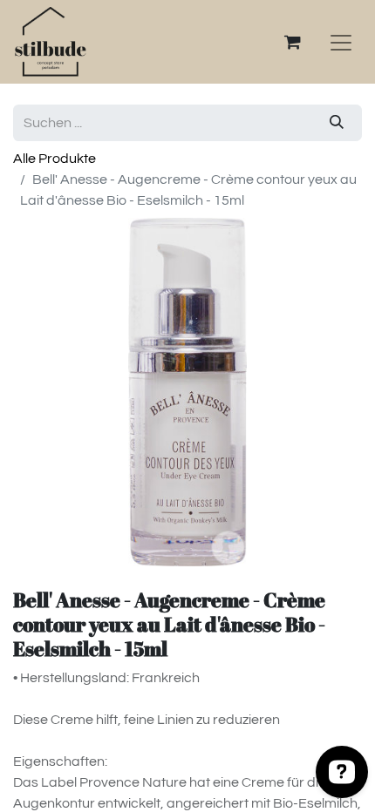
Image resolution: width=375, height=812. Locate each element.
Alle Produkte (54, 159)
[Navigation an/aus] (341, 42)
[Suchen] (336, 123)
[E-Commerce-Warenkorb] (292, 42)
